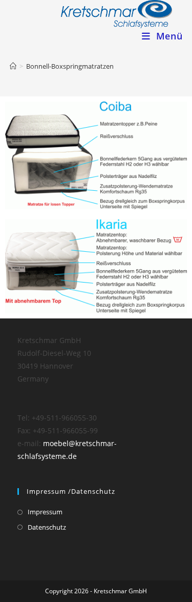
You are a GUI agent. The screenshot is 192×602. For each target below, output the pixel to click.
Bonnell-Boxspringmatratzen (70, 66)
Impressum (45, 511)
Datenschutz (47, 527)
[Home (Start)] (13, 66)
